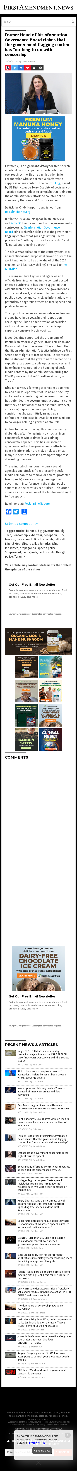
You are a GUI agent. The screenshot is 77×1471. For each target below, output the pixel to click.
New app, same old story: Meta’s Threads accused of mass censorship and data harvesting (41, 1091)
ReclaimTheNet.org (17, 212)
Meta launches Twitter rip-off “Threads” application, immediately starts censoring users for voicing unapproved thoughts (45, 1258)
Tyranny (19, 556)
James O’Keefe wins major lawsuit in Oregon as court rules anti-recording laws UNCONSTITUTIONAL (44, 1339)
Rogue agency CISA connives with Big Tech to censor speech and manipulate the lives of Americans (43, 1122)
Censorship (20, 535)
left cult (60, 539)
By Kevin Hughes (37, 1112)
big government (48, 531)
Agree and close (42, 1450)
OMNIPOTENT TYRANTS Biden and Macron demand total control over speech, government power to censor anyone (41, 1241)
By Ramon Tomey (38, 1282)
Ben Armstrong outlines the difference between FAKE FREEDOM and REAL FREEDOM (43, 1107)
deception (50, 535)
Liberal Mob (12, 543)
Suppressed (13, 552)
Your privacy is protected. (20, 614)
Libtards (27, 543)
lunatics (45, 543)
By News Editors (37, 1146)
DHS (61, 535)
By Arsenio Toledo (39, 1299)
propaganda (28, 548)
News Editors (28, 61)
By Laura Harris (36, 1081)
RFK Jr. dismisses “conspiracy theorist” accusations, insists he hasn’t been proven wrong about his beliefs (42, 1074)
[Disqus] (38, 807)
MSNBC (16, 223)
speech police (46, 548)
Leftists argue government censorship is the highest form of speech (43, 1154)
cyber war (35, 535)
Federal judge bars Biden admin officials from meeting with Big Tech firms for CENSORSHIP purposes (44, 1275)
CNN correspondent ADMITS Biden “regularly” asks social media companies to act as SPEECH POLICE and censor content (44, 1292)
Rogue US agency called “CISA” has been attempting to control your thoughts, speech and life (43, 1356)
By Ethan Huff (36, 1174)
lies (36, 543)
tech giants (29, 552)
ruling (56, 183)
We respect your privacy (49, 1422)
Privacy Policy (36, 1443)
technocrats (47, 552)
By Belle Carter (36, 1065)
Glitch (38, 539)
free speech (25, 539)
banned (31, 531)
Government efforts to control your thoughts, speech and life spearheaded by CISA (44, 1168)
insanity (48, 539)
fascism (10, 539)
